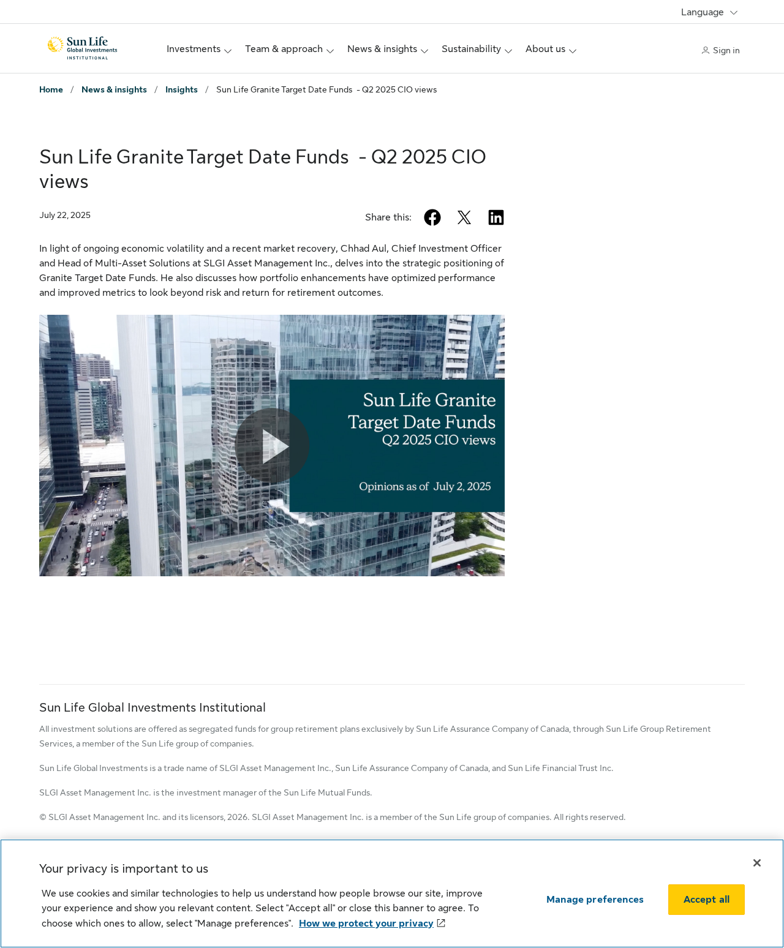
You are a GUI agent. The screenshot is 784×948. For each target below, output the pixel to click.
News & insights (114, 89)
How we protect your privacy (366, 923)
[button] (272, 445)
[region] (392, 893)
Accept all (707, 899)
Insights (181, 89)
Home (51, 89)
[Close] (757, 862)
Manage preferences (595, 899)
